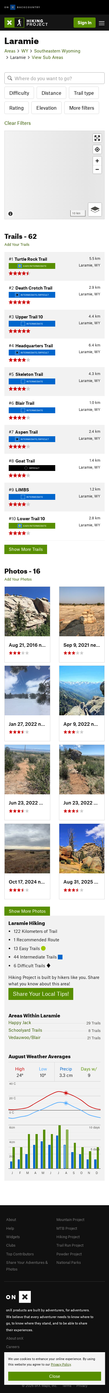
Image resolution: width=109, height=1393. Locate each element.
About (11, 1219)
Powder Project (69, 1254)
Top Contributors (20, 1254)
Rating (16, 108)
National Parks (68, 1262)
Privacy (81, 1385)
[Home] (28, 22)
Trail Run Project (69, 1245)
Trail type (84, 93)
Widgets (13, 1236)
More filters (81, 108)
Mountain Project (70, 1219)
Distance (51, 93)
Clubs (10, 1245)
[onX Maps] (18, 1301)
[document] (54, 1368)
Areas (9, 50)
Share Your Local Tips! (41, 993)
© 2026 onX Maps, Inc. (39, 1385)
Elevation (46, 108)
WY (24, 50)
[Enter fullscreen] (97, 138)
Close (54, 1376)
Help (10, 1228)
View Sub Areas (47, 57)
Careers (12, 1346)
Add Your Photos (18, 579)
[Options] (94, 209)
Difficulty (19, 93)
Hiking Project (68, 1236)
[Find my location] (97, 149)
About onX (15, 1338)
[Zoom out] (97, 169)
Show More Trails (26, 549)
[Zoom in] (97, 161)
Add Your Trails (16, 244)
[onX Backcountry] (22, 7)
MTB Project (66, 1228)
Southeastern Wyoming (57, 50)
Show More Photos (27, 911)
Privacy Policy (61, 1364)
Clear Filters (17, 123)
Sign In (85, 22)
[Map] (54, 175)
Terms (67, 1385)
